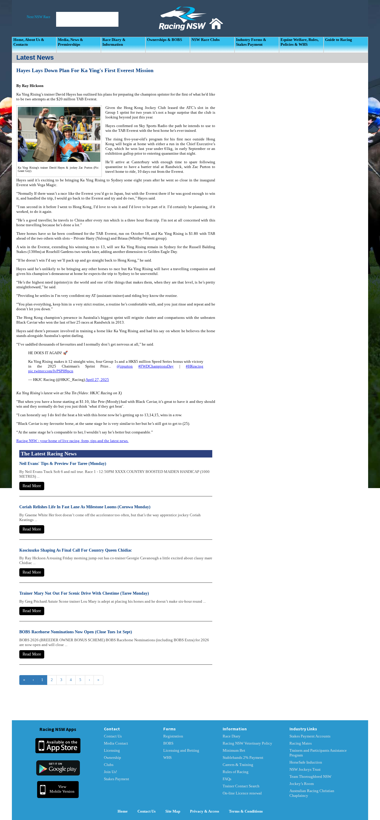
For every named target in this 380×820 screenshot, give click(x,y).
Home (123, 811)
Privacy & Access (204, 811)
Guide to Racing (338, 39)
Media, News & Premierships (70, 42)
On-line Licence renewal (242, 793)
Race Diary (231, 736)
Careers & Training (238, 764)
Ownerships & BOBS (164, 39)
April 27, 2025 (97, 379)
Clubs (108, 764)
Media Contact (116, 743)
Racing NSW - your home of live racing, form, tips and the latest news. (72, 441)
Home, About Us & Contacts (28, 42)
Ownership (112, 757)
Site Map (172, 811)
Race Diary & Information (114, 42)
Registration (173, 736)
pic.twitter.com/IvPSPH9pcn (50, 371)
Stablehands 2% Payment (243, 757)
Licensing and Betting (181, 750)
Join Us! (110, 772)
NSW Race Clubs (205, 39)
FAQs (227, 779)
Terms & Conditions (246, 811)
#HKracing (194, 366)
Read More (32, 486)
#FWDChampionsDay (156, 366)
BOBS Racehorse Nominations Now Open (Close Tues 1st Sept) (75, 632)
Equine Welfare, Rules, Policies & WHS (300, 42)
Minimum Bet (234, 750)
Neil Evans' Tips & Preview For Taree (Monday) (62, 463)
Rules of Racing (235, 772)
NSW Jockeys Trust (305, 769)
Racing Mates (300, 743)
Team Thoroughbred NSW (310, 776)
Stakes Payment (116, 779)
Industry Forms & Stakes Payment (251, 42)
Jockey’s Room (301, 783)
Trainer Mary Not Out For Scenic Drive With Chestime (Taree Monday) (84, 593)
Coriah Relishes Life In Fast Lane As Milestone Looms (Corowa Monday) (85, 507)
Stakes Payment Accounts (309, 736)
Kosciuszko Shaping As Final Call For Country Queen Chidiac (75, 550)
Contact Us (113, 736)
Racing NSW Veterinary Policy (247, 743)
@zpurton (125, 366)
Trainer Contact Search (241, 786)
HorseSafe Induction (305, 762)
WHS (167, 757)
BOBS (168, 743)
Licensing (112, 750)
